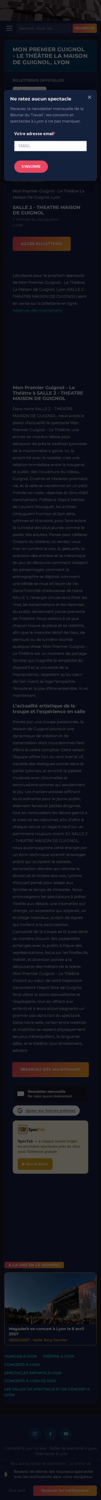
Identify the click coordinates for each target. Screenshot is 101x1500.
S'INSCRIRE (31, 167)
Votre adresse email (34, 133)
